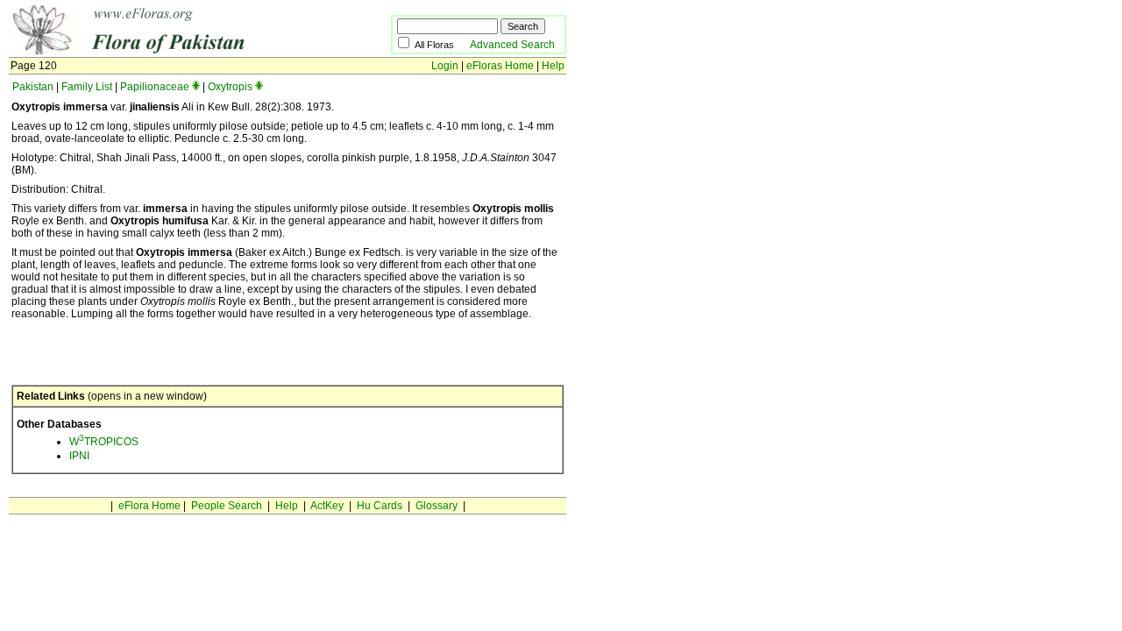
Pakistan (32, 87)
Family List (86, 87)
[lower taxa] (196, 87)
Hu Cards (379, 506)
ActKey (327, 506)
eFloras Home (500, 66)
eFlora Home (149, 506)
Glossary (436, 506)
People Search (226, 506)
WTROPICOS (103, 442)
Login (444, 66)
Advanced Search (512, 45)
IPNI (79, 456)
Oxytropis (230, 87)
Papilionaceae (154, 87)
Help (553, 66)
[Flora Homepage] (173, 51)
